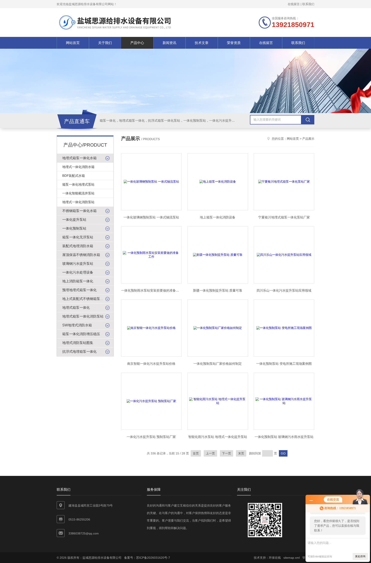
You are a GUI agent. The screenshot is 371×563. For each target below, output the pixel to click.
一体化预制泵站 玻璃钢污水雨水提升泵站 (284, 437)
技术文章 (201, 43)
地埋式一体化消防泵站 (78, 202)
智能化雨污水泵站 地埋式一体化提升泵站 (217, 437)
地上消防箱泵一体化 (77, 281)
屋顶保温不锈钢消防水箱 (81, 255)
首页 (196, 453)
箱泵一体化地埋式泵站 (78, 184)
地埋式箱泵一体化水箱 (79, 158)
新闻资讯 (169, 43)
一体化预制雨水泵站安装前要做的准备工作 (151, 290)
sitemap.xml (291, 557)
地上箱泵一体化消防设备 (217, 217)
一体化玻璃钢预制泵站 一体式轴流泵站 (151, 217)
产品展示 (308, 138)
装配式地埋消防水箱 (77, 246)
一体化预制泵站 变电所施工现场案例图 (284, 363)
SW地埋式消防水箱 (77, 325)
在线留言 (294, 4)
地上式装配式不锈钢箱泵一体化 (86, 299)
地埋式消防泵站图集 (77, 343)
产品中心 (137, 43)
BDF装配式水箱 (73, 175)
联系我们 (308, 4)
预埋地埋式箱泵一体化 (79, 290)
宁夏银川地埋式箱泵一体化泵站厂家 (284, 217)
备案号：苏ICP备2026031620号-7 (147, 557)
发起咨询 (360, 556)
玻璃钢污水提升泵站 (77, 263)
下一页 (226, 453)
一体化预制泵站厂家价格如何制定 (217, 363)
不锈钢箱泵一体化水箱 (79, 211)
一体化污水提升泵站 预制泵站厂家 (151, 437)
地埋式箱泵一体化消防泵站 (82, 316)
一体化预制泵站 (74, 228)
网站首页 (73, 43)
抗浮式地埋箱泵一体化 (79, 351)
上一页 (210, 453)
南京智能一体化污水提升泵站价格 (151, 363)
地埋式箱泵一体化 (76, 307)
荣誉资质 (234, 43)
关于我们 (105, 43)
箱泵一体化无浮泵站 (77, 237)
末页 (241, 453)
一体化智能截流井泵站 (78, 193)
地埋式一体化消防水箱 (78, 167)
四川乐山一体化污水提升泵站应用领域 (284, 290)
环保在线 (275, 557)
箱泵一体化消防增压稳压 (81, 334)
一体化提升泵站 (74, 219)
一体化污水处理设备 (77, 272)
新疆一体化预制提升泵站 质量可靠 (217, 290)
